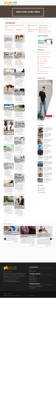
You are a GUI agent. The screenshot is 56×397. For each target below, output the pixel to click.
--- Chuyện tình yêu (43, 71)
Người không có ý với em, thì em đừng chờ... (19, 57)
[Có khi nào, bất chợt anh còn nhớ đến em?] (9, 200)
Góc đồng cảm (10, 29)
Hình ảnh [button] (44, 6)
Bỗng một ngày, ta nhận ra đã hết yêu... (19, 125)
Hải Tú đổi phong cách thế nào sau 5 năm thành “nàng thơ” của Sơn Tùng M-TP (48, 129)
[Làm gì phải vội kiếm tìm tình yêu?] (9, 71)
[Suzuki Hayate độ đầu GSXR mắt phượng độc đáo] (11, 230)
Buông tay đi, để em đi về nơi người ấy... (9, 57)
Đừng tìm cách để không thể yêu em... (9, 93)
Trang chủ (6, 19)
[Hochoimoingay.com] (10, 2)
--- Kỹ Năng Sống (43, 61)
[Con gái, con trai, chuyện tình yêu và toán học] (9, 165)
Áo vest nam (42, 190)
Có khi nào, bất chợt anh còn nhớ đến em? (9, 204)
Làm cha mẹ (21, 25)
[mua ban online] (45, 41)
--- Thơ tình (41, 65)
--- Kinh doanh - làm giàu (44, 56)
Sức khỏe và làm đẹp (45, 31)
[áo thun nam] (45, 100)
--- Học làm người (43, 58)
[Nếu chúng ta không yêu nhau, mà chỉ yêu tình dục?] (9, 147)
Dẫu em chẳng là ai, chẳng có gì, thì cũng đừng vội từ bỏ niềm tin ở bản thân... (19, 75)
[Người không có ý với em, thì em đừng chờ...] (19, 54)
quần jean (32, 276)
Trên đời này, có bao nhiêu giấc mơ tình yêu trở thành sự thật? (19, 181)
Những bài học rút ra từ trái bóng (8, 108)
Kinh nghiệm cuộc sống (44, 52)
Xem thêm (9, 49)
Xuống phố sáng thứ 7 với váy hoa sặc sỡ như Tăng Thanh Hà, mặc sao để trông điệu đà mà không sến (48, 136)
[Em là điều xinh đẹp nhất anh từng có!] (19, 91)
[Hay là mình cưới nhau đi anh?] (19, 38)
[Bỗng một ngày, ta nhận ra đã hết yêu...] (19, 123)
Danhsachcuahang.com (36, 286)
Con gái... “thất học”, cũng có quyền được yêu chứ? (18, 143)
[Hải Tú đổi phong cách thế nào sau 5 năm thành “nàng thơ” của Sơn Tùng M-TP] (40, 130)
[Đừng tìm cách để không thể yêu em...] (9, 89)
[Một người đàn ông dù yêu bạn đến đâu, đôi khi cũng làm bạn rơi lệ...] (19, 158)
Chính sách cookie (10, 293)
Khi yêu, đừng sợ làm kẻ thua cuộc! (19, 207)
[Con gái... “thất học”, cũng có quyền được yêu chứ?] (19, 140)
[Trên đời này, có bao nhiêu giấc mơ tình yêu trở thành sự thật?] (19, 177)
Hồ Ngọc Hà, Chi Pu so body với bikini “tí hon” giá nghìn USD (48, 162)
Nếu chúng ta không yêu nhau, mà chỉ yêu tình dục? (8, 150)
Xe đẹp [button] (16, 6)
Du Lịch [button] (39, 6)
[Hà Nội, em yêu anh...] (9, 183)
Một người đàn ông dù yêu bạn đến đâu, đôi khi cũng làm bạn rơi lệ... (19, 161)
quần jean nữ (33, 278)
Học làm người (44, 25)
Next (51, 239)
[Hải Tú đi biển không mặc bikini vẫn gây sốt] (40, 147)
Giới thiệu (4, 293)
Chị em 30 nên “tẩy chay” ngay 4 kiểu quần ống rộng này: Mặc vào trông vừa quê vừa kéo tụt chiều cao (48, 158)
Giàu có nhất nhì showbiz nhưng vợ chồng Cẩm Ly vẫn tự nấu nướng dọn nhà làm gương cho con (44, 235)
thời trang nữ (33, 279)
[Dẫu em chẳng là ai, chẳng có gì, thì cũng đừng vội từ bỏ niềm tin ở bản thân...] (19, 72)
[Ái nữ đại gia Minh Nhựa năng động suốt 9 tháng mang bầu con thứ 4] (40, 170)
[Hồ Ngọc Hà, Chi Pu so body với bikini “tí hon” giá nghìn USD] (40, 164)
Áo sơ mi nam (42, 187)
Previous (5, 239)
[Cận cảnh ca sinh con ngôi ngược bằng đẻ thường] (28, 232)
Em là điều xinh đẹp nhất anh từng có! (19, 93)
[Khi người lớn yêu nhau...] (9, 127)
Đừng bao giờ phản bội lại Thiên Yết (19, 109)
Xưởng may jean (43, 47)
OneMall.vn (33, 288)
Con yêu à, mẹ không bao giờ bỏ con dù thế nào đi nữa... (8, 40)
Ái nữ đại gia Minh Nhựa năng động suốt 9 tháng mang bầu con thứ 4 (48, 169)
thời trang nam (33, 281)
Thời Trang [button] (28, 6)
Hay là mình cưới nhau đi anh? (18, 40)
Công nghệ (33, 271)
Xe (30, 269)
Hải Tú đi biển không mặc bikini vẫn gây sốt (48, 145)
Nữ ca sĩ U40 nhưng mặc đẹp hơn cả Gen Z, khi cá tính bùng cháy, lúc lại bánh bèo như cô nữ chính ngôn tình (48, 141)
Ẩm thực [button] (34, 6)
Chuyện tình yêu (44, 29)
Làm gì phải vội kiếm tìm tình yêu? (9, 73)
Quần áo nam (42, 192)
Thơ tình (20, 29)
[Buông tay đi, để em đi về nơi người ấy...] (9, 55)
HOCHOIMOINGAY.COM (23, 295)
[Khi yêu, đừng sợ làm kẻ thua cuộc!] (19, 200)
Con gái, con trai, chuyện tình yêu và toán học (8, 167)
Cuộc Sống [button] (21, 6)
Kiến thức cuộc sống (14, 19)
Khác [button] (49, 6)
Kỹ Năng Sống (44, 27)
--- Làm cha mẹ (42, 54)
